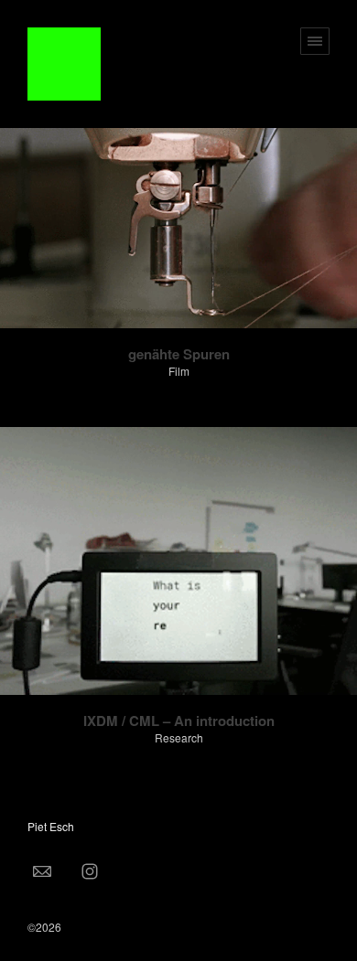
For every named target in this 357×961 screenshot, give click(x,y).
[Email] (42, 870)
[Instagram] (89, 870)
